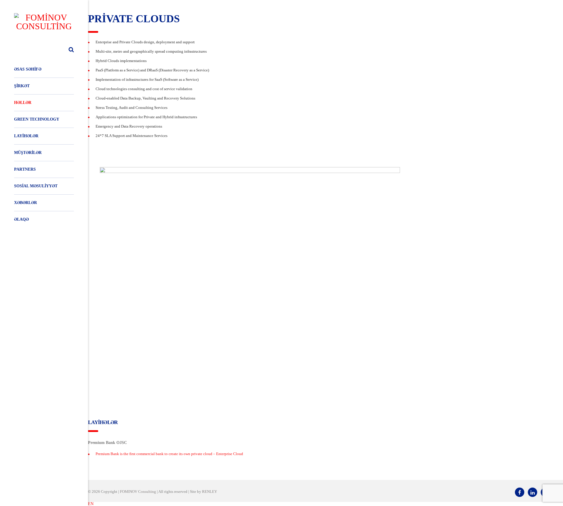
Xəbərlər (25, 202)
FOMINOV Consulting (138, 491)
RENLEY (209, 491)
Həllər (22, 102)
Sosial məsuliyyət (35, 186)
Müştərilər (28, 152)
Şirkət (22, 86)
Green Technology (36, 119)
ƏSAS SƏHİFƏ (27, 69)
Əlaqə (21, 219)
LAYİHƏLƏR (26, 136)
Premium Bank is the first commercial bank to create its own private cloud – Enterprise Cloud (169, 454)
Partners (25, 169)
